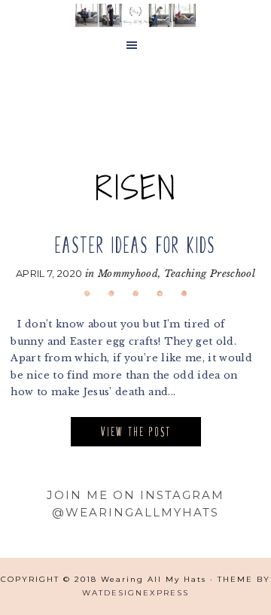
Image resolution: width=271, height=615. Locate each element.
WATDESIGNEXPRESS (135, 593)
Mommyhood (128, 273)
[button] (135, 46)
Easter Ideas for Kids (135, 245)
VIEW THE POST (136, 432)
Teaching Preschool (209, 273)
